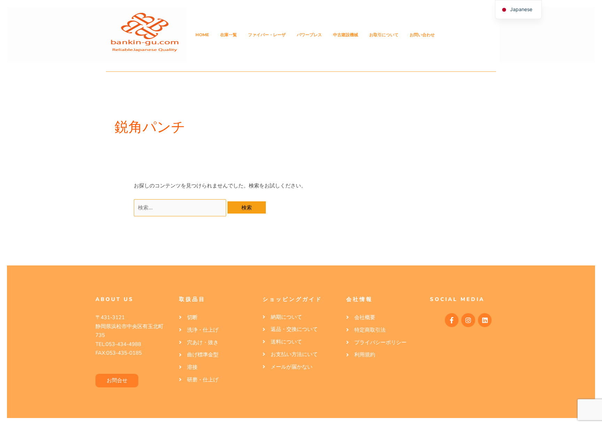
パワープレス (309, 34)
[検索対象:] (180, 207)
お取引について (384, 34)
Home (202, 34)
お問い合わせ (422, 34)
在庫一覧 (228, 34)
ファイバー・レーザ (267, 34)
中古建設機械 (345, 34)
